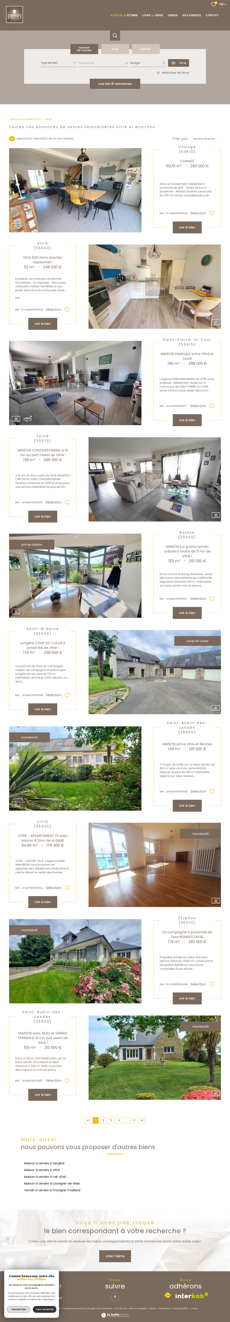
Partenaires (164, 1308)
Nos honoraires (104, 1308)
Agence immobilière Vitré (25, 119)
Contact (212, 15)
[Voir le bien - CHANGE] (75, 190)
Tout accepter (45, 1309)
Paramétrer (18, 1309)
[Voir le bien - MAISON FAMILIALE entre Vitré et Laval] (75, 383)
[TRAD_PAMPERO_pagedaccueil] (14, 22)
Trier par (180, 139)
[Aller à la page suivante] (142, 1120)
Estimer (146, 49)
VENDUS (173, 15)
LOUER (146, 15)
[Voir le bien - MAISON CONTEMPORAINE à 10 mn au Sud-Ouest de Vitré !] (155, 479)
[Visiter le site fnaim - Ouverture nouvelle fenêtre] (167, 1295)
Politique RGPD (180, 1308)
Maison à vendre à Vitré (42, 1170)
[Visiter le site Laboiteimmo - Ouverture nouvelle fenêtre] (115, 1316)
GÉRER (159, 15)
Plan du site (121, 1308)
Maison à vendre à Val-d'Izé (45, 1177)
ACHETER (116, 15)
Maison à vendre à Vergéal (44, 1163)
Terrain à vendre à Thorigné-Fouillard (52, 1190)
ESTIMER (132, 15)
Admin (152, 1308)
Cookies (194, 1308)
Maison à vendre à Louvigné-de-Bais (52, 1183)
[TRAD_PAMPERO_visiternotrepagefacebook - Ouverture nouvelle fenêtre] (115, 1297)
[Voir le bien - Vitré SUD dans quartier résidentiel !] (155, 286)
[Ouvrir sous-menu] (124, 15)
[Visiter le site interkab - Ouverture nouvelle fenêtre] (191, 1295)
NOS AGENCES (191, 15)
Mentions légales (138, 1308)
